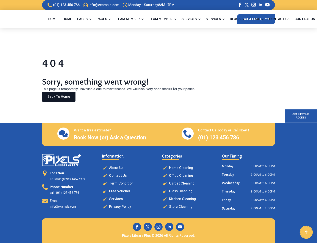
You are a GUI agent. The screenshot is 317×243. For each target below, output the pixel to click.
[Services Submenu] (200, 19)
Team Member (128, 19)
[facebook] (240, 5)
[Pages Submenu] (91, 19)
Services (189, 19)
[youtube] (267, 5)
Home (52, 19)
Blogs (235, 19)
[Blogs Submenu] (243, 19)
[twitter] (247, 5)
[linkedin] (260, 5)
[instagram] (253, 5)
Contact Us (279, 19)
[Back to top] (306, 232)
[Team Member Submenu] (143, 19)
